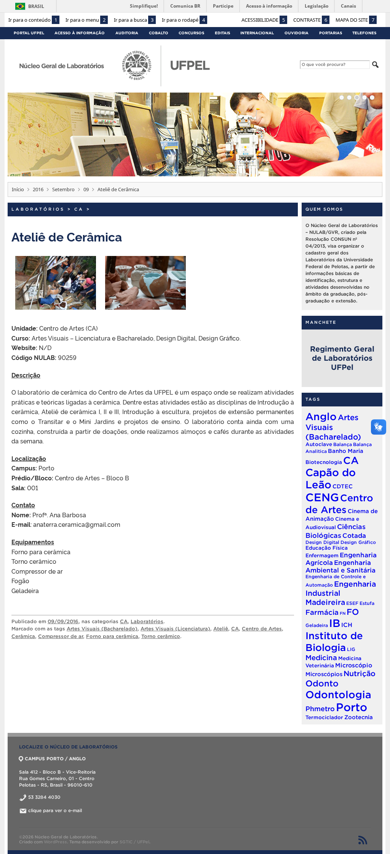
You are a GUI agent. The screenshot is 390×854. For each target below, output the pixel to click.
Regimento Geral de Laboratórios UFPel (342, 358)
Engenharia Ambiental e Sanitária (340, 566)
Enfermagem (322, 555)
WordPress (55, 842)
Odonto (322, 683)
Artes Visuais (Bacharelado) (102, 629)
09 (86, 189)
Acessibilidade (263, 19)
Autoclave (318, 444)
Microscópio (353, 665)
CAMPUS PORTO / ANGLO (55, 758)
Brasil (36, 6)
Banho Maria (345, 451)
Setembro (63, 189)
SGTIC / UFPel (134, 842)
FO (353, 611)
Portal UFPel (29, 33)
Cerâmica (23, 636)
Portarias (330, 33)
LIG (351, 649)
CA (79, 209)
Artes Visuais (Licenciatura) (175, 629)
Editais (222, 33)
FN (342, 613)
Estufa (367, 603)
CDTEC (342, 486)
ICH (346, 625)
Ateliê (220, 629)
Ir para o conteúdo (32, 19)
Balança (342, 444)
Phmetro (320, 709)
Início (18, 189)
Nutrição (360, 673)
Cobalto (158, 33)
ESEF (352, 603)
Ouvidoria (296, 33)
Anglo (321, 416)
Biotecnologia (323, 462)
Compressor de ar (60, 636)
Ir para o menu (85, 19)
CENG (322, 497)
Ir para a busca (133, 19)
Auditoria (126, 33)
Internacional (257, 33)
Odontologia (338, 694)
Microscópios (323, 674)
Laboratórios (38, 209)
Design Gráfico (358, 542)
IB (334, 623)
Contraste (310, 19)
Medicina (321, 658)
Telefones (364, 33)
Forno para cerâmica (112, 636)
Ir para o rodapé (183, 19)
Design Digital (322, 542)
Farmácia (322, 612)
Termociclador (324, 717)
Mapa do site (355, 19)
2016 (38, 189)
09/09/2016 (63, 621)
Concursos (191, 33)
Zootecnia (358, 717)
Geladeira (316, 625)
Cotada (354, 535)
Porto (351, 707)
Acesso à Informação (79, 33)
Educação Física (326, 548)
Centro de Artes (262, 629)
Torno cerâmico (160, 636)
